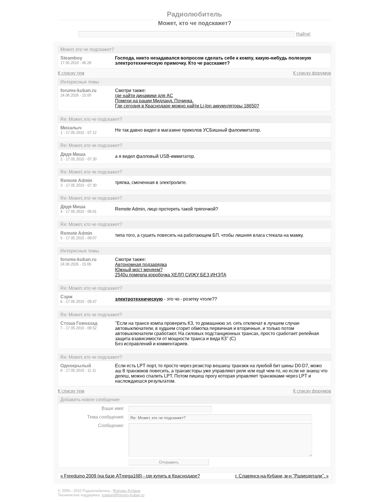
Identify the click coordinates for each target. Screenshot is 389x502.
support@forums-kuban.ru (123, 495)
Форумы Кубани (126, 491)
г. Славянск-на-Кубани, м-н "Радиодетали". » (282, 476)
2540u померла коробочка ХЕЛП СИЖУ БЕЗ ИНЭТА (170, 274)
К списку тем (71, 73)
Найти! (303, 34)
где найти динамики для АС (144, 95)
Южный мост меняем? (139, 269)
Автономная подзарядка (141, 264)
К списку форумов (312, 73)
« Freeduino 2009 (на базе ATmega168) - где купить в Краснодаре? (130, 476)
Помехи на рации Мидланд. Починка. (154, 100)
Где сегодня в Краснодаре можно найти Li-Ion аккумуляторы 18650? (187, 105)
